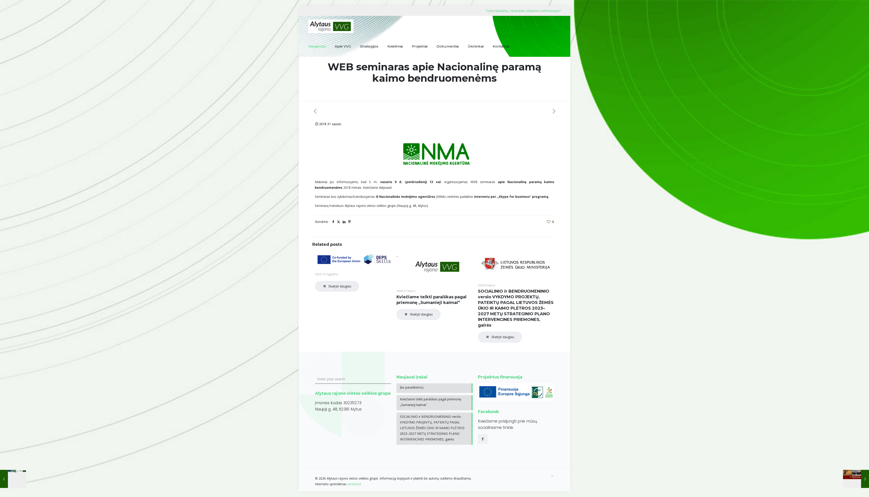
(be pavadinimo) (411, 387)
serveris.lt (354, 484)
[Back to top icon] (552, 476)
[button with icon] (483, 439)
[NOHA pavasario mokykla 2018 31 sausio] (856, 479)
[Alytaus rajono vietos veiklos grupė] (330, 26)
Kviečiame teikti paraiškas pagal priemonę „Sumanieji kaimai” (430, 402)
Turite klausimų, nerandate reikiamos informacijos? (523, 11)
